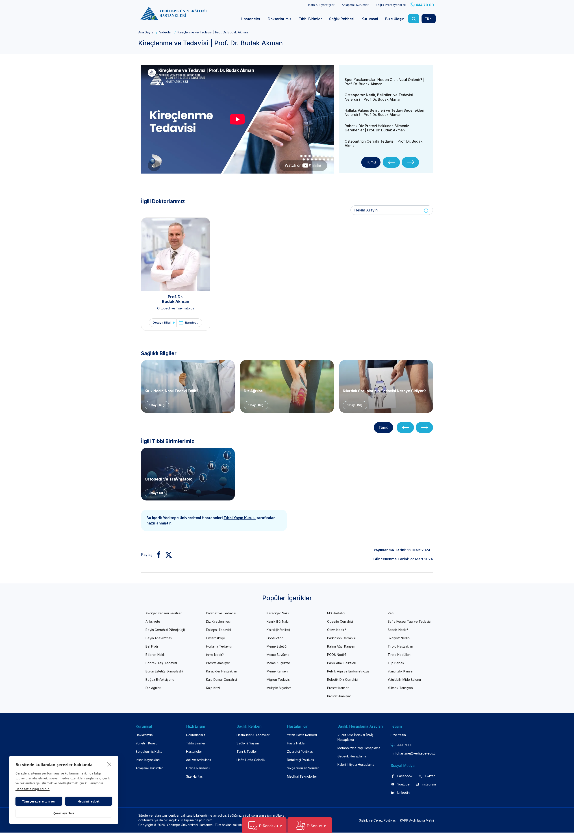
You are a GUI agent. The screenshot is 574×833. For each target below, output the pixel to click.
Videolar (165, 32)
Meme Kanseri (277, 671)
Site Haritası (194, 776)
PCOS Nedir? (336, 655)
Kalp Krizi (213, 688)
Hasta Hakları (296, 743)
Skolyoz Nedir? (399, 638)
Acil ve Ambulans (198, 760)
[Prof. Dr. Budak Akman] (175, 254)
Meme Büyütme (278, 655)
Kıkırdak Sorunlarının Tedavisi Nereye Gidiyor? (384, 391)
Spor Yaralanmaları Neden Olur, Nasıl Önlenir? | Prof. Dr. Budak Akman (384, 81)
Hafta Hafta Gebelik (251, 760)
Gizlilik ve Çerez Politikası (377, 820)
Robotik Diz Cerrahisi (342, 679)
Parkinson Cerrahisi (341, 638)
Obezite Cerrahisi (340, 621)
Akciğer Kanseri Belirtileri (164, 613)
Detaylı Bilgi (162, 322)
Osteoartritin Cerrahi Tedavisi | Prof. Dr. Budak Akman (383, 143)
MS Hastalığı (336, 613)
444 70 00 (425, 5)
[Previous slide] (391, 162)
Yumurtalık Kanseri (401, 671)
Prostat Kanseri (338, 688)
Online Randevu (198, 768)
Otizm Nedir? (336, 630)
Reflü (391, 613)
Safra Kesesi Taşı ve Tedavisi (409, 621)
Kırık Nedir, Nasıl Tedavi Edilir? (171, 391)
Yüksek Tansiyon (400, 688)
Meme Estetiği (277, 646)
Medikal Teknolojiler (302, 776)
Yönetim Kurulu (146, 743)
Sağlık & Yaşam (248, 743)
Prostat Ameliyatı (218, 663)
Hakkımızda (144, 735)
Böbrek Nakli (155, 655)
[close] (109, 764)
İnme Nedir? (215, 655)
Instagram (429, 784)
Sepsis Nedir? (398, 630)
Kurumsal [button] (369, 19)
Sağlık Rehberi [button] (341, 19)
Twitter (430, 776)
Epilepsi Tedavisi (218, 630)
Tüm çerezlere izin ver (38, 801)
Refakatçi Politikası (301, 760)
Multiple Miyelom (279, 688)
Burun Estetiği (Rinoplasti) (164, 671)
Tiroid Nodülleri (399, 655)
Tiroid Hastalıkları (400, 646)
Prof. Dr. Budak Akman (175, 299)
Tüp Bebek (396, 663)
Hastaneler (194, 751)
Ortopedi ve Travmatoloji (175, 308)
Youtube (403, 784)
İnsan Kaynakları (148, 760)
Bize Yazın (398, 735)
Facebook (405, 776)
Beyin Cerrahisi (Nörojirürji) (165, 630)
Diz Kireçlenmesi (218, 621)
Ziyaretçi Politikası (300, 751)
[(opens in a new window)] (157, 554)
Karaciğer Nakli (278, 613)
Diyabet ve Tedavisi (221, 613)
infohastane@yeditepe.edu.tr (404, 753)
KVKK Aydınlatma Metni (417, 820)
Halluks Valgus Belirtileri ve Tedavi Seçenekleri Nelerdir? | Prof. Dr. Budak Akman (384, 112)
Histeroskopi (215, 638)
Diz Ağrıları (253, 391)
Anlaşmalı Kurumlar (355, 5)
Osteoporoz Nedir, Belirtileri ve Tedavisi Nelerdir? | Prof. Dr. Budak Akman (379, 97)
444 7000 (404, 745)
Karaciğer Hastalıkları (221, 671)
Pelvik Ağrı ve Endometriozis (348, 671)
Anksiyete (153, 621)
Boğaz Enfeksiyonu (160, 679)
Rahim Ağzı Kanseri (341, 646)
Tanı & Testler (247, 751)
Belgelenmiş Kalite (149, 751)
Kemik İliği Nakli (278, 621)
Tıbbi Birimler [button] (310, 19)
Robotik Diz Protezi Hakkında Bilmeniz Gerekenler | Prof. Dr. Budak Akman (377, 128)
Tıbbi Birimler (195, 743)
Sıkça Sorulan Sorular (303, 768)
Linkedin (403, 792)
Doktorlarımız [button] (279, 19)
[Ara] (413, 18)
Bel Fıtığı (152, 646)
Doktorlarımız (195, 735)
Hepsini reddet (89, 801)
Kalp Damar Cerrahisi (221, 679)
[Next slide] (410, 162)
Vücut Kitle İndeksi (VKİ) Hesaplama (355, 737)
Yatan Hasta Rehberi (302, 735)
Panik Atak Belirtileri (341, 663)
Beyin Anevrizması (159, 638)
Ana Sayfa (145, 32)
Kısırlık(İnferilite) (278, 630)
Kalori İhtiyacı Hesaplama (355, 764)
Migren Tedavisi (278, 679)
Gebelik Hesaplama (351, 756)
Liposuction (275, 638)
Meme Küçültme (278, 663)
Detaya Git (155, 493)
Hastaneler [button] (251, 19)
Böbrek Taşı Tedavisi (161, 663)
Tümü (371, 162)
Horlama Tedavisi (219, 646)
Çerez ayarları (63, 813)
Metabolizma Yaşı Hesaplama (358, 748)
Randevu (191, 322)
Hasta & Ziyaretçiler (321, 5)
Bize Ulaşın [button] (394, 19)
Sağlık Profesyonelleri (391, 5)
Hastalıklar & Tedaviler (253, 735)
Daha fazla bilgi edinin (32, 789)
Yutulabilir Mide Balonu (404, 679)
